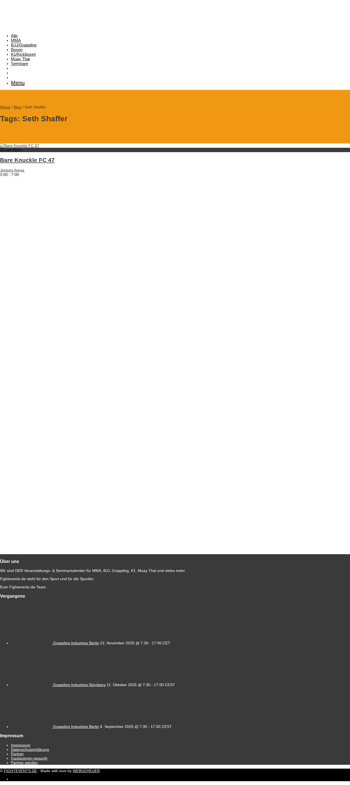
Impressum (20, 745)
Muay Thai (20, 59)
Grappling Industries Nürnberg (79, 685)
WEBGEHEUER (86, 771)
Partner (17, 754)
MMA (16, 40)
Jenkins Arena (12, 170)
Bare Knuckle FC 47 (27, 160)
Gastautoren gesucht (29, 758)
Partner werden (24, 762)
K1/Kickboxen (23, 54)
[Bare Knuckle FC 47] (19, 145)
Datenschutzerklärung (30, 749)
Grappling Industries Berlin (76, 643)
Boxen (16, 49)
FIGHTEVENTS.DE (20, 771)
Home (5, 107)
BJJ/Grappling (23, 45)
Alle (14, 35)
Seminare (19, 63)
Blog (17, 107)
